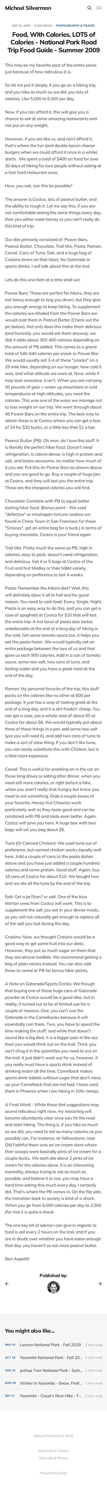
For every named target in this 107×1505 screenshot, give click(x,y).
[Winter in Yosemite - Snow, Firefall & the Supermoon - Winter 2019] (53, 1383)
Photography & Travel (75, 25)
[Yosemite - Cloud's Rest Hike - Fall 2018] (53, 1396)
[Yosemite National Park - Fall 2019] (53, 1357)
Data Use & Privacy (53, 1458)
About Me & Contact (53, 1451)
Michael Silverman (28, 8)
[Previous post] (8, 1283)
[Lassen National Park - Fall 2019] (53, 1344)
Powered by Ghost (53, 1473)
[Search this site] (89, 8)
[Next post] (98, 1283)
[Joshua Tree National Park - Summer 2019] (53, 1370)
